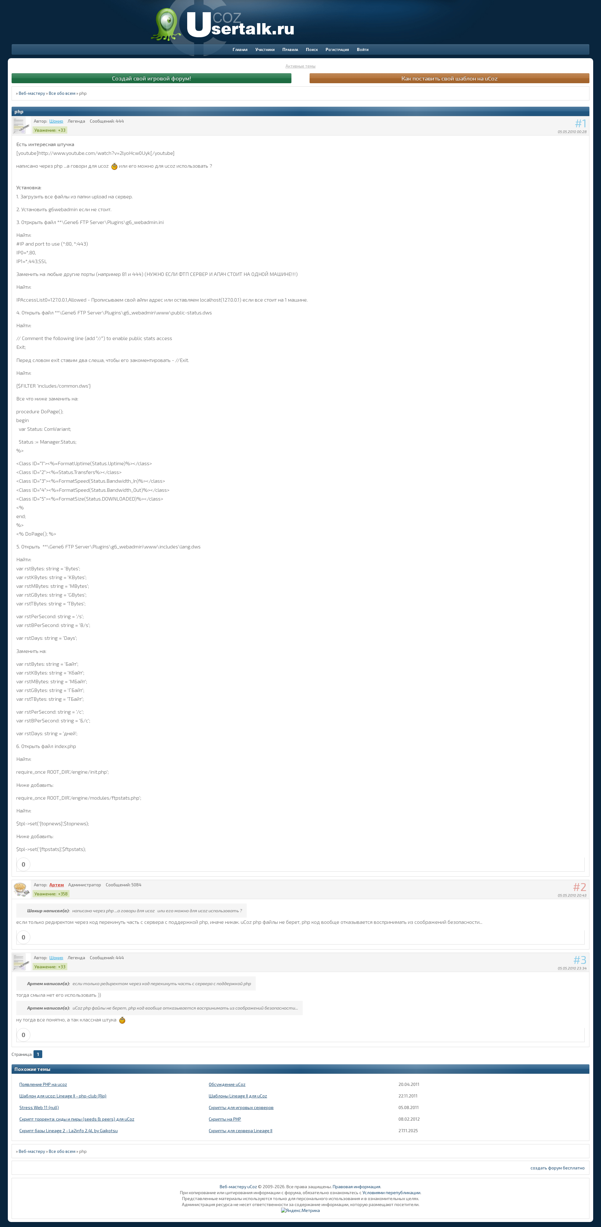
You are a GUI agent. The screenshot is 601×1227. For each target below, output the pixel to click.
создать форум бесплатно (558, 1167)
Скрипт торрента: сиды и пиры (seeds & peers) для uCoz (76, 1119)
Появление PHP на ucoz (43, 1084)
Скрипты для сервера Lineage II (240, 1130)
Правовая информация (356, 1186)
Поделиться (584, 139)
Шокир (56, 121)
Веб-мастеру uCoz (238, 1186)
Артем (56, 884)
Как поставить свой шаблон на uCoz (449, 78)
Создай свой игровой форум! (151, 78)
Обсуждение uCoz (227, 1084)
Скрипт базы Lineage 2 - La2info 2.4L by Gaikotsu (68, 1130)
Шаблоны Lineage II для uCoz (238, 1095)
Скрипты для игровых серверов (241, 1107)
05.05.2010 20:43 (572, 895)
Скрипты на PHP (225, 1119)
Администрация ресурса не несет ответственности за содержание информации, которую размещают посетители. (300, 1204)
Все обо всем (62, 93)
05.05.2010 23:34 (572, 968)
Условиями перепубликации (391, 1192)
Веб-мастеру (32, 93)
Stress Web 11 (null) (39, 1107)
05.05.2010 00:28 (572, 131)
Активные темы (300, 66)
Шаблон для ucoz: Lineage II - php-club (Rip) (62, 1095)
